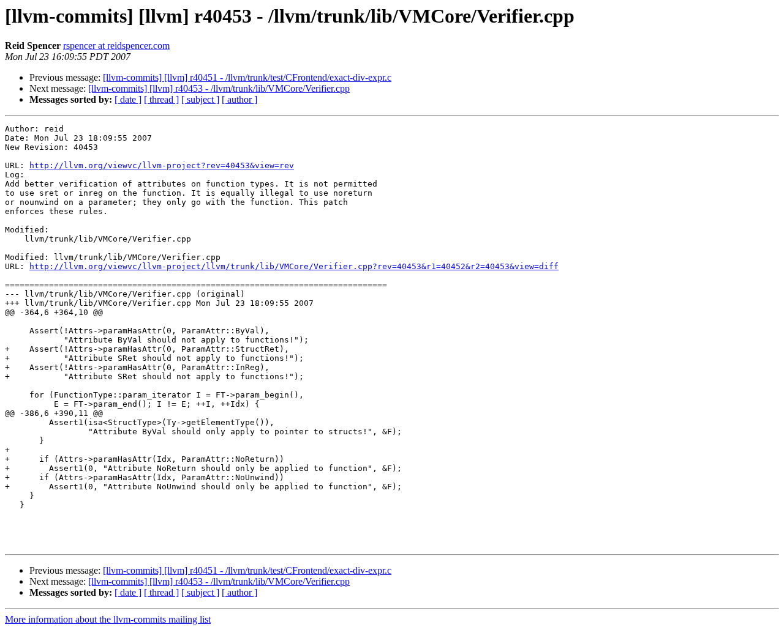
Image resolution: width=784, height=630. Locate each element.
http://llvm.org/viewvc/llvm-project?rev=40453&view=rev (161, 165)
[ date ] (128, 99)
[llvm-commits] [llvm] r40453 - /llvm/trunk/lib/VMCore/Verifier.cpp (219, 88)
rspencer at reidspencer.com (116, 45)
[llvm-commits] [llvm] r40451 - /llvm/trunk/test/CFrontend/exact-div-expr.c (247, 77)
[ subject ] (200, 99)
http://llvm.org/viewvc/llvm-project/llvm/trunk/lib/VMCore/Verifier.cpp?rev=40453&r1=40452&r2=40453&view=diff (294, 266)
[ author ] (239, 99)
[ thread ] (161, 99)
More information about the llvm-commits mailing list (108, 619)
